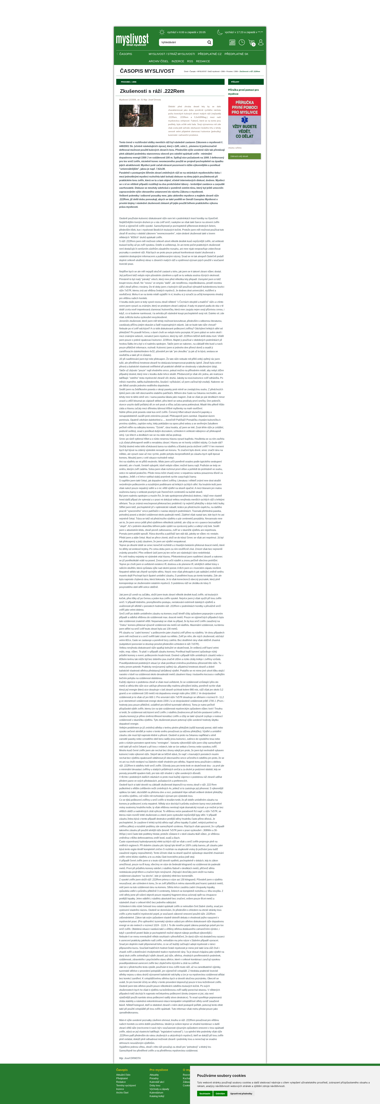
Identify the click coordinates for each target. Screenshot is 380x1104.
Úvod (186, 71)
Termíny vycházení (126, 1085)
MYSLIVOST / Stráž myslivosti (172, 54)
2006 (223, 71)
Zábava (187, 1082)
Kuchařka (188, 1078)
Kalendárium (156, 1092)
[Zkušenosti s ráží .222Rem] (136, 126)
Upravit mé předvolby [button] (241, 1093)
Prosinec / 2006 (232, 71)
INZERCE (178, 61)
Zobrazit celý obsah (239, 156)
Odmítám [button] (220, 1093)
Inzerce (120, 1089)
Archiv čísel (159, 61)
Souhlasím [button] (205, 1093)
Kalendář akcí (157, 1082)
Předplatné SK (236, 54)
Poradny (154, 1078)
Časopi (193, 71)
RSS (190, 61)
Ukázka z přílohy (235, 148)
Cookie (187, 1085)
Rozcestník (189, 1075)
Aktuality (154, 1075)
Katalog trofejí (157, 1096)
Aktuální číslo (123, 1075)
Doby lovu (155, 1085)
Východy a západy (159, 1089)
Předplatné (122, 1078)
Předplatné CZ (210, 54)
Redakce (203, 61)
